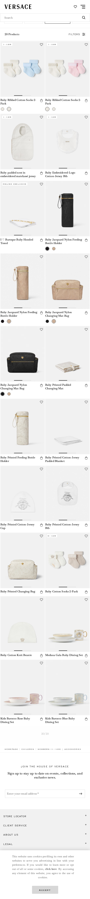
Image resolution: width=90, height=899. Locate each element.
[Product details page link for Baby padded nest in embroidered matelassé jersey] (22, 141)
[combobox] (45, 18)
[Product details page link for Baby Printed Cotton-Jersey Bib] (67, 493)
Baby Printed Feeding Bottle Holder (17, 459)
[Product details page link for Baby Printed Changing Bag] (22, 560)
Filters (74, 34)
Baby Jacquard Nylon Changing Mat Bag (58, 314)
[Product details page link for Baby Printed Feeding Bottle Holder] (22, 426)
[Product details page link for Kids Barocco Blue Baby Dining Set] (67, 687)
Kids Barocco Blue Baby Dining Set (60, 720)
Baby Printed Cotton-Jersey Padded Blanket (62, 459)
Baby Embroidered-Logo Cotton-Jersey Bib (60, 174)
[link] (11, 749)
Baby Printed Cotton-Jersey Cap (17, 526)
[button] (2, 109)
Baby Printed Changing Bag (17, 591)
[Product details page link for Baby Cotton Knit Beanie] (22, 624)
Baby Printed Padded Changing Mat (58, 386)
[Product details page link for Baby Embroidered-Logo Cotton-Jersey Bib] (67, 141)
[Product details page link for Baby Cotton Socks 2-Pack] (67, 560)
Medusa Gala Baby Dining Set (64, 655)
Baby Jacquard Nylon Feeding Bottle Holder (63, 241)
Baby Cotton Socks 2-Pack (61, 591)
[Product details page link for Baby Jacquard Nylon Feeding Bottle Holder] (67, 208)
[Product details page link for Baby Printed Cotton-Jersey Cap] (22, 493)
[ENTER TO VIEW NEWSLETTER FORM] (81, 793)
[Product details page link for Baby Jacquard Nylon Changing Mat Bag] (67, 281)
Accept (45, 889)
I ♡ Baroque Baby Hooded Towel (16, 241)
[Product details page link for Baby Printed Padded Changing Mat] (67, 354)
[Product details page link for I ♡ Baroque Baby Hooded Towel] (22, 208)
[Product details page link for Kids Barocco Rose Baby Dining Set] (22, 687)
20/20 (45, 734)
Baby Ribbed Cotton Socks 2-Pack (18, 101)
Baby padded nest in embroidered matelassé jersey (18, 174)
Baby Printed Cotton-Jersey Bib (62, 526)
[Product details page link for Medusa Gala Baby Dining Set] (67, 624)
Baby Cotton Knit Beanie (16, 655)
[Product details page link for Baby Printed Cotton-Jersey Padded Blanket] (67, 426)
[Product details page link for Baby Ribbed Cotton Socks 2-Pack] (22, 69)
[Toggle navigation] (82, 6)
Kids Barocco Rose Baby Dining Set (15, 720)
